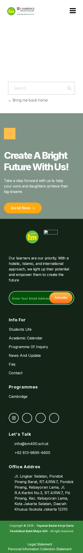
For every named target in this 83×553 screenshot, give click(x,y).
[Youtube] (54, 418)
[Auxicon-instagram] (14, 418)
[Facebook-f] (27, 418)
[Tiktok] (40, 418)
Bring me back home (30, 100)
